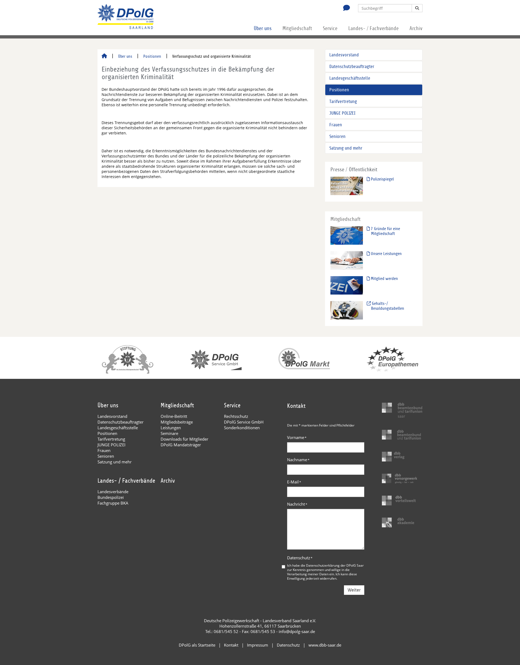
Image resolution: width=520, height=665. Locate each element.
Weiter (354, 590)
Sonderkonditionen (242, 427)
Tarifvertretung (343, 101)
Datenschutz (300, 557)
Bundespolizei (111, 497)
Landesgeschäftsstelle (349, 78)
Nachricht (297, 504)
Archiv (416, 28)
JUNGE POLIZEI (342, 113)
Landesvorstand (344, 54)
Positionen (152, 56)
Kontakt (231, 645)
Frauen (335, 124)
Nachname (298, 459)
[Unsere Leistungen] (346, 260)
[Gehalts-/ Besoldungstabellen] (346, 310)
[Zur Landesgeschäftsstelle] (345, 8)
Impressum (257, 645)
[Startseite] (104, 56)
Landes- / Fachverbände (373, 28)
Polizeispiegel (382, 179)
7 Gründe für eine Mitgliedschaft (385, 231)
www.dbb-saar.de (324, 645)
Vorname (297, 437)
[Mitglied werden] (346, 285)
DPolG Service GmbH (244, 422)
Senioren (337, 136)
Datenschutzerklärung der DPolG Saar (335, 565)
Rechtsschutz (236, 416)
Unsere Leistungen (386, 253)
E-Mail (294, 482)
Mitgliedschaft (297, 28)
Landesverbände (113, 491)
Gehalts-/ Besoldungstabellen (387, 306)
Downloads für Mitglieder (184, 439)
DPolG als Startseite (197, 645)
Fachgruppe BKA (113, 503)
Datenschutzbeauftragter (351, 66)
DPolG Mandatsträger (181, 444)
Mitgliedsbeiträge (177, 422)
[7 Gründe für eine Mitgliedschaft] (346, 235)
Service (330, 28)
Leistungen (171, 427)
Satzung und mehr (345, 148)
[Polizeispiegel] (346, 186)
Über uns (263, 28)
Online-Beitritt (174, 416)
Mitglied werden (384, 278)
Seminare (169, 433)
